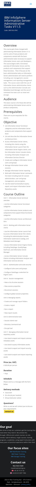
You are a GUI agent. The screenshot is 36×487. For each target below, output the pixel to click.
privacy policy (25, 484)
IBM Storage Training (18, 456)
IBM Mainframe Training (18, 452)
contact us (9, 411)
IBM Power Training (18, 454)
